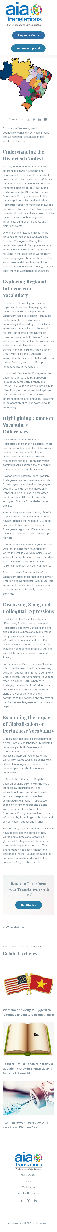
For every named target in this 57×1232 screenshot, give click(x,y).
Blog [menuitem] (28, 1180)
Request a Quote (28, 35)
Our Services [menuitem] (28, 1174)
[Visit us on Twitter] (28, 1201)
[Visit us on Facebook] (22, 1201)
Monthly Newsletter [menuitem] (28, 1192)
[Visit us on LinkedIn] (35, 1201)
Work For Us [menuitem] (28, 1186)
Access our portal (28, 48)
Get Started (28, 905)
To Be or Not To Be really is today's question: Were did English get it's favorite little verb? (28, 1068)
